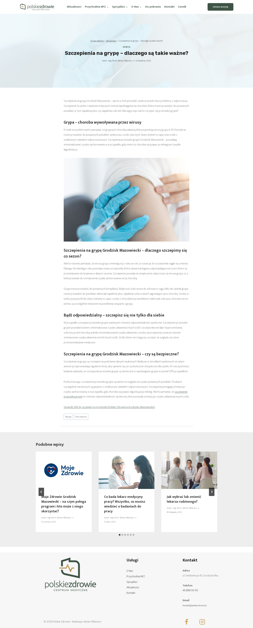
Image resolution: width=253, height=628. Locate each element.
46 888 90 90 (190, 590)
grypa (68, 417)
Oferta (126, 47)
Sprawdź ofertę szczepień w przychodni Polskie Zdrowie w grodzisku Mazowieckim (109, 407)
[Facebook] (187, 622)
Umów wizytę (220, 7)
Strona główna (97, 41)
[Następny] (211, 492)
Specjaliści (131, 582)
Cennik (182, 6)
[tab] (119, 535)
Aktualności (74, 6)
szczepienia (81, 417)
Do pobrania (153, 6)
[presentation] (64, 470)
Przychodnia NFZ (135, 576)
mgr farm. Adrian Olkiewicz (120, 61)
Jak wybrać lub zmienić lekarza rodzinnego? (184, 499)
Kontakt (169, 6)
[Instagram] (202, 622)
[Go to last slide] (41, 492)
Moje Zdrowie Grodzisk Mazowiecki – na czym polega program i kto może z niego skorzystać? (63, 504)
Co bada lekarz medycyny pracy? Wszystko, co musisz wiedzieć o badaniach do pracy (124, 504)
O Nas (129, 571)
